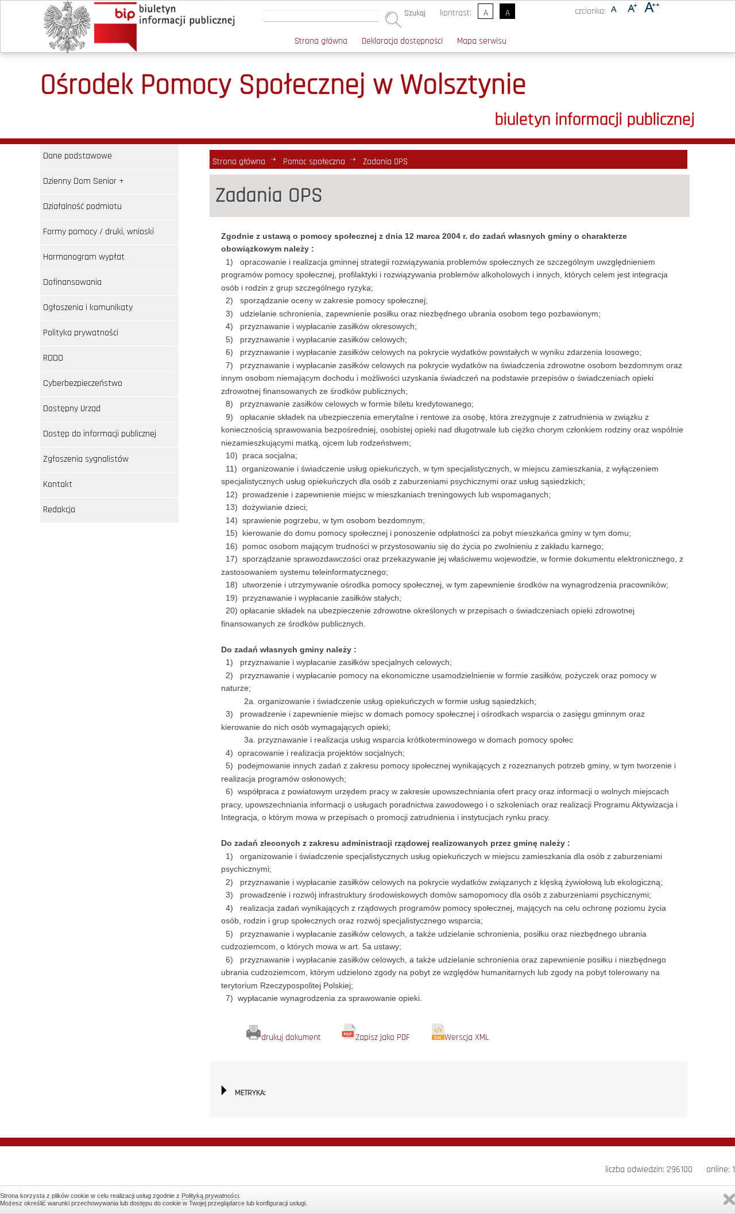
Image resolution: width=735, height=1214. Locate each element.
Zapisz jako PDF (382, 1037)
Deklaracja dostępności (402, 41)
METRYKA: (250, 1093)
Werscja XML (466, 1037)
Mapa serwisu (481, 41)
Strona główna (321, 41)
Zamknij (729, 1199)
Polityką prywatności (210, 1195)
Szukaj (414, 13)
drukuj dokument (291, 1037)
